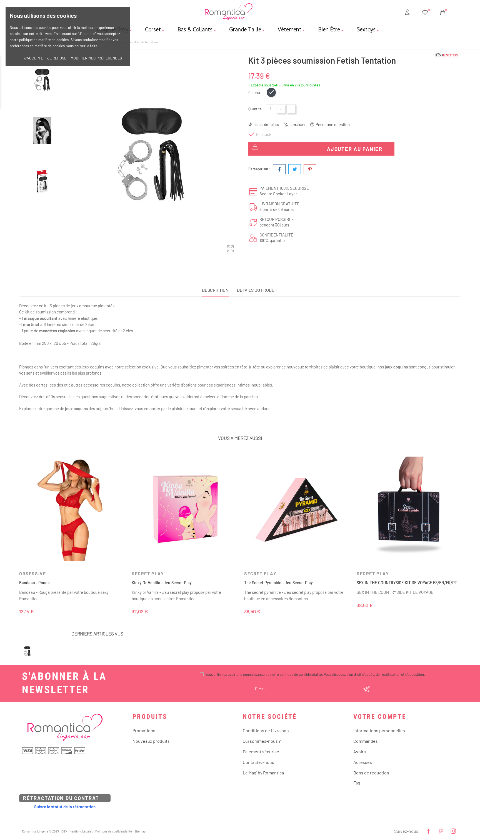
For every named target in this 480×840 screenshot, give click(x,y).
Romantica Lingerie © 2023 (40, 831)
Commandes (365, 741)
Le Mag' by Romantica (263, 772)
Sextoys (368, 29)
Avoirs (359, 751)
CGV (64, 831)
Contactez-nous (258, 762)
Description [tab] (215, 290)
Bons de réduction (371, 772)
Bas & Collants (197, 29)
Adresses (362, 762)
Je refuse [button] (56, 58)
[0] (425, 11)
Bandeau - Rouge (34, 582)
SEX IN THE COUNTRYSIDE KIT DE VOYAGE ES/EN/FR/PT (407, 582)
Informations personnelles (379, 730)
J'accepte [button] (33, 58)
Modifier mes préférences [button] (96, 58)
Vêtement (292, 29)
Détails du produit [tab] (257, 290)
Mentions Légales (81, 831)
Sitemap (140, 831)
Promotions (143, 730)
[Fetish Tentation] (452, 55)
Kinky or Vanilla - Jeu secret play (162, 582)
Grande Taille (247, 29)
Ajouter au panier (354, 149)
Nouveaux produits (151, 741)
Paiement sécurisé (261, 751)
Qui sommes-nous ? (262, 741)
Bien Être (331, 29)
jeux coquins (76, 408)
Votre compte (379, 717)
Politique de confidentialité (113, 831)
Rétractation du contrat (61, 798)
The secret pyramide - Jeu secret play (278, 582)
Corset (155, 29)
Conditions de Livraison (266, 730)
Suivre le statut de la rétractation (65, 806)
